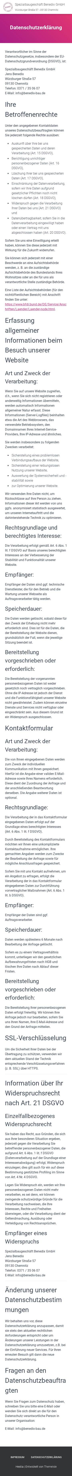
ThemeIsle (50, 1466)
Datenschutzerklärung (46, 1457)
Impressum (17, 1457)
